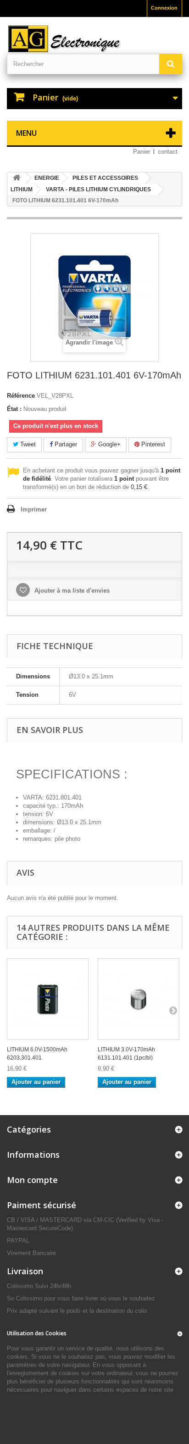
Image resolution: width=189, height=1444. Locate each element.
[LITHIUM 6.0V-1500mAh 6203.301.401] (48, 999)
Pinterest (152, 444)
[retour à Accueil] (16, 178)
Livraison (25, 1271)
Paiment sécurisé (41, 1205)
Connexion (164, 8)
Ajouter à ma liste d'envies (71, 590)
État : (14, 408)
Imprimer (34, 509)
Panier (141, 151)
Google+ (108, 444)
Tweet (27, 444)
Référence (21, 395)
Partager (65, 444)
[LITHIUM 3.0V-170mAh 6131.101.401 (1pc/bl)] (138, 999)
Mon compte (32, 1179)
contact (168, 151)
